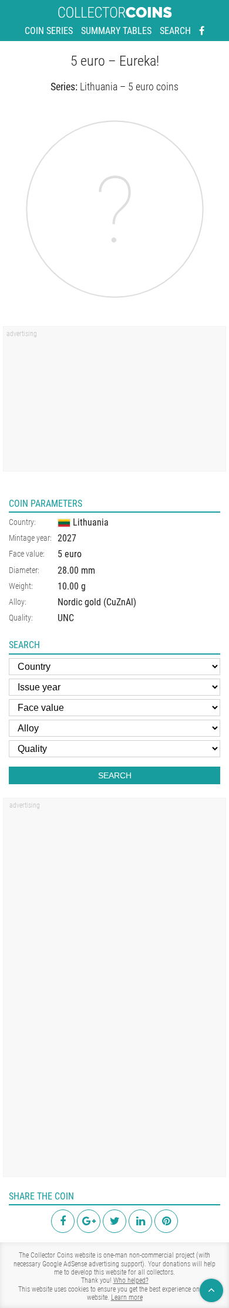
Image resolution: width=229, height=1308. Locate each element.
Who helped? (131, 1280)
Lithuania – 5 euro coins (129, 86)
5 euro (70, 554)
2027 (67, 538)
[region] (114, 403)
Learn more (127, 1297)
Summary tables (116, 30)
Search (175, 30)
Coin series (49, 30)
